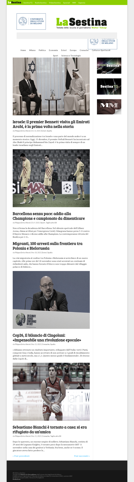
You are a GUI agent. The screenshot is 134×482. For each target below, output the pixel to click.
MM (74, 3)
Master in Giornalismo (29, 474)
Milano (32, 50)
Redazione (16, 479)
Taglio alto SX (51, 223)
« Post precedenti (21, 455)
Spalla (49, 131)
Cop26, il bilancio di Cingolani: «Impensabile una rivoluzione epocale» (47, 337)
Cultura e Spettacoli (101, 50)
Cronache (84, 50)
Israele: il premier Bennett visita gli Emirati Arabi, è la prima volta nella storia (51, 124)
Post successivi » (82, 455)
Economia (53, 50)
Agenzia (81, 3)
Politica (42, 50)
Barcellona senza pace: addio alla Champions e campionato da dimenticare (49, 216)
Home (23, 50)
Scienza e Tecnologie (71, 56)
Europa (73, 50)
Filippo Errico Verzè (22, 131)
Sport (55, 56)
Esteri (64, 50)
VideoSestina (55, 3)
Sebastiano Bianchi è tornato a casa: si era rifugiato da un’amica (50, 429)
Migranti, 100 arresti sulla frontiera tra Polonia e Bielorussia (47, 246)
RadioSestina (41, 3)
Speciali (66, 3)
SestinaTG (28, 3)
